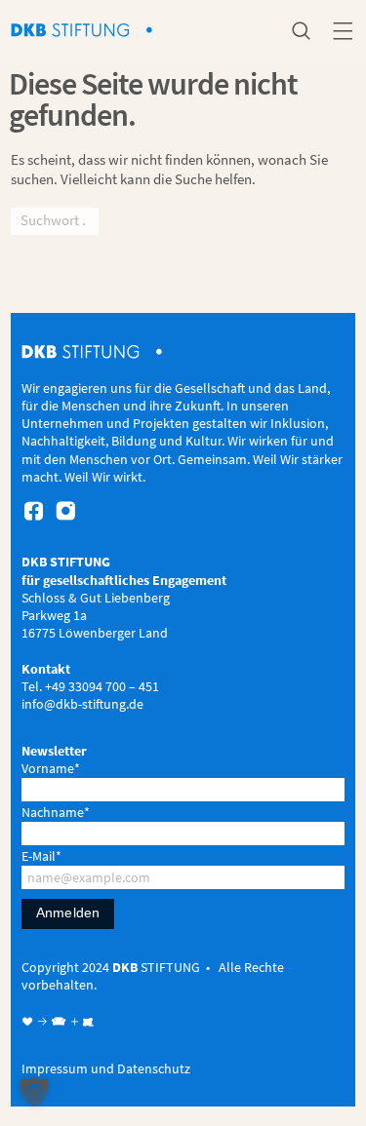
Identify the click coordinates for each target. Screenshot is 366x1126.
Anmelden (68, 912)
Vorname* (50, 768)
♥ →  (44, 1022)
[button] (34, 1092)
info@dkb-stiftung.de (82, 704)
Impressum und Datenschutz (105, 1068)
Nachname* (55, 812)
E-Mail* (41, 856)
